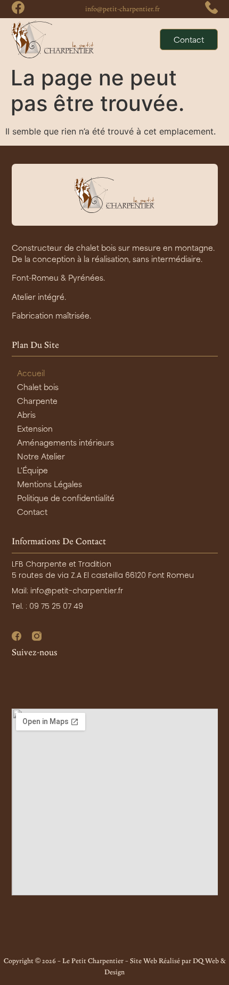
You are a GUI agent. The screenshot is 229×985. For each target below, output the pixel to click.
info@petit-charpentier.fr (122, 8)
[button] (142, 39)
